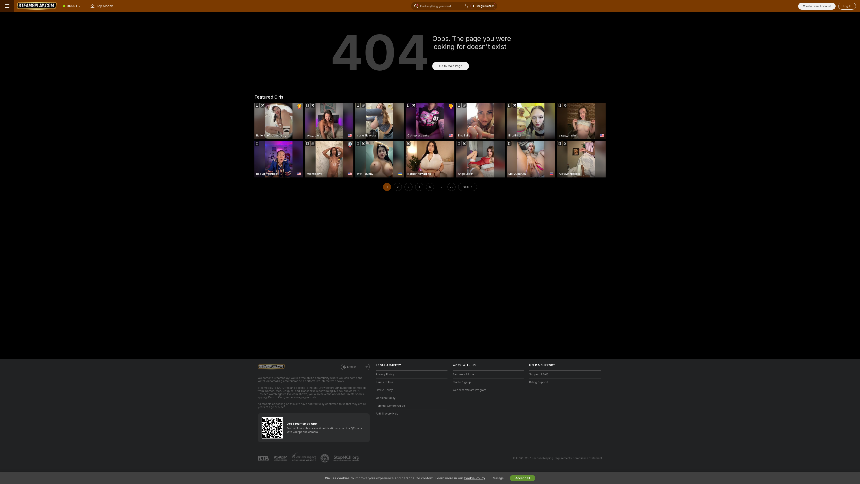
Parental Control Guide (390, 405)
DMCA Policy (384, 390)
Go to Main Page (450, 66)
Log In (847, 6)
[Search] (466, 6)
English (352, 366)
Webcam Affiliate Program (469, 390)
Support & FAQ (538, 374)
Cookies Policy (386, 398)
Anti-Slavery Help (387, 413)
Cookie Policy (474, 478)
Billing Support (538, 382)
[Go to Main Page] (36, 6)
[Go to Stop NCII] (346, 458)
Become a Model (464, 374)
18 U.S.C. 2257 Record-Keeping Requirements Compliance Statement (557, 458)
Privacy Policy (385, 374)
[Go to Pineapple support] (325, 458)
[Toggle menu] (7, 6)
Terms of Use (384, 382)
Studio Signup (462, 382)
